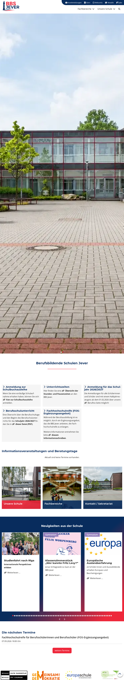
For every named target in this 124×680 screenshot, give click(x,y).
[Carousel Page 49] (94, 615)
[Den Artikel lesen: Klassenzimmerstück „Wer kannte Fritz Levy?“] (62, 544)
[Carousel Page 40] (79, 615)
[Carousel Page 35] (70, 615)
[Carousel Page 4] (18, 615)
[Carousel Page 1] (61, 352)
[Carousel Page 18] (41, 615)
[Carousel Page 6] (21, 615)
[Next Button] (64, 619)
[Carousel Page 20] (45, 615)
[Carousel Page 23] (50, 615)
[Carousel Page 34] (68, 615)
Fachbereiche (84, 8)
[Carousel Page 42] (82, 615)
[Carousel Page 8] (24, 615)
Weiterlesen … (12, 572)
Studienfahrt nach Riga (19, 560)
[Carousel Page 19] (43, 615)
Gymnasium (50, 534)
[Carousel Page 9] (26, 615)
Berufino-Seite (94, 402)
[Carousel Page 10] (28, 615)
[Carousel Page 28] (58, 615)
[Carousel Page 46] (89, 615)
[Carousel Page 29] (60, 615)
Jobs (120, 2)
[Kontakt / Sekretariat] (102, 488)
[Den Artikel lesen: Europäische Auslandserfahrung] (103, 544)
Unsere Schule (104, 8)
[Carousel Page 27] (57, 615)
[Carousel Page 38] (75, 615)
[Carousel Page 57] (107, 615)
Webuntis (98, 2)
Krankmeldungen (74, 2)
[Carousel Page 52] (99, 615)
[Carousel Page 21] (46, 615)
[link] (119, 8)
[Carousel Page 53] (101, 615)
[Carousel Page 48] (92, 615)
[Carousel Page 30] (62, 615)
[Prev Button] (60, 619)
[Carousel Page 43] (84, 615)
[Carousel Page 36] (72, 615)
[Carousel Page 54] (102, 615)
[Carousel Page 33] (67, 615)
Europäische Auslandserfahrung (99, 561)
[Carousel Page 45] (87, 615)
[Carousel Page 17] (40, 615)
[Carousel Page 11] (29, 615)
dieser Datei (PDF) (24, 424)
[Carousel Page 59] (111, 615)
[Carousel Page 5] (19, 615)
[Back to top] (120, 674)
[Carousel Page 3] (16, 615)
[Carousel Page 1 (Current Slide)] (12, 615)
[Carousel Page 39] (77, 615)
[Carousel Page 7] (23, 615)
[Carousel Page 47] (90, 615)
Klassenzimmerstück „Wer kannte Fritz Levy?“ (61, 561)
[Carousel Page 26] (55, 615)
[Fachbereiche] (62, 488)
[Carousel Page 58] (109, 615)
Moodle (110, 2)
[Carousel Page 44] (85, 615)
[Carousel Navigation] (62, 619)
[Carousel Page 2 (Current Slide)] (62, 352)
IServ (88, 2)
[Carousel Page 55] (104, 615)
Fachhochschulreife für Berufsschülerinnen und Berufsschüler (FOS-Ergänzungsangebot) (55, 637)
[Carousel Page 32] (65, 615)
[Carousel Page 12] (31, 615)
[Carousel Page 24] (51, 615)
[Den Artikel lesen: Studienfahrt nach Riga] (20, 544)
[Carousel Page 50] (96, 615)
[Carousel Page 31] (63, 615)
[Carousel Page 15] (36, 615)
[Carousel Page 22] (48, 615)
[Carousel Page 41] (80, 615)
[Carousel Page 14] (34, 615)
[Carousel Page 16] (38, 615)
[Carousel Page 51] (97, 615)
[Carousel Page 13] (33, 615)
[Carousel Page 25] (53, 615)
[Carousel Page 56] (106, 615)
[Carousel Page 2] (14, 615)
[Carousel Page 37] (73, 615)
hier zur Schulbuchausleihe (19, 399)
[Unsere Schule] (21, 488)
